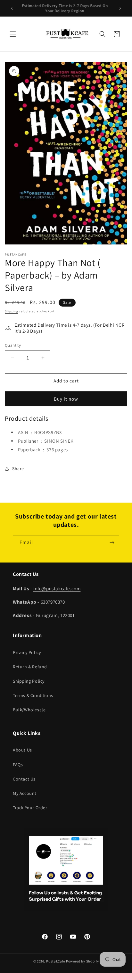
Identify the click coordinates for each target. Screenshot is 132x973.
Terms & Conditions (33, 695)
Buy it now (66, 399)
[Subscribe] (112, 542)
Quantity (13, 345)
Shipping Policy (29, 681)
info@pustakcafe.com (56, 588)
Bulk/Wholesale (29, 710)
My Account (25, 793)
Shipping (11, 311)
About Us (22, 750)
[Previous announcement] (12, 8)
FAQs (18, 764)
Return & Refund (30, 667)
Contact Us (24, 779)
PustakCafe (55, 961)
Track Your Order (30, 807)
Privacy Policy (27, 652)
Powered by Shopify (82, 961)
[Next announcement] (120, 8)
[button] (13, 34)
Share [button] (18, 468)
